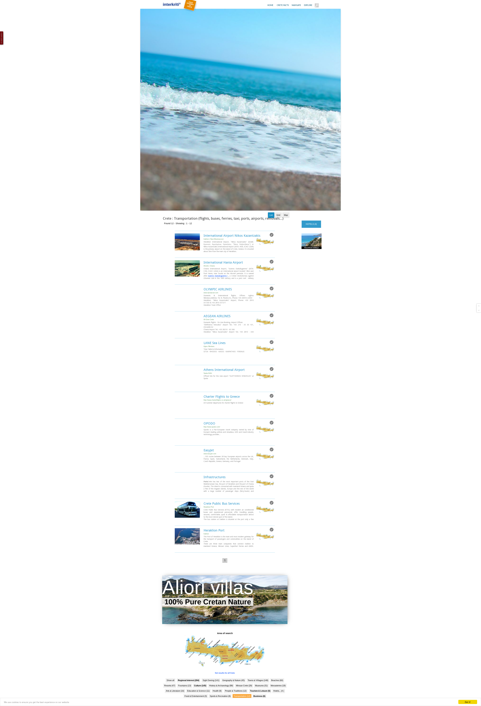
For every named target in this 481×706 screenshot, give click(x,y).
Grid (278, 225)
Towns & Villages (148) (258, 690)
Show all (170, 690)
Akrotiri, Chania (209, 276)
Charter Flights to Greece (222, 406)
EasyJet (209, 460)
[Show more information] (176, 264)
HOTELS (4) (311, 234)
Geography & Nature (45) (233, 690)
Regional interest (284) (188, 690)
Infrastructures (215, 487)
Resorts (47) (169, 696)
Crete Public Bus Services (222, 513)
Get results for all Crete (225, 683)
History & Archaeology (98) (221, 696)
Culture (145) (200, 696)
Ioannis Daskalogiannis (217, 286)
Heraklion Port (209, 517)
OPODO (209, 433)
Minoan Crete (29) (244, 696)
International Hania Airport (223, 272)
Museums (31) (261, 696)
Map (286, 225)
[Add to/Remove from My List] (271, 244)
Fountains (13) (184, 696)
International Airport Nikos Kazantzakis (232, 245)
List (271, 225)
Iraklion (206, 544)
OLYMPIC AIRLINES (218, 299)
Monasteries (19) (278, 696)
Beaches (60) (277, 690)
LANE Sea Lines (215, 353)
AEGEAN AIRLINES (217, 326)
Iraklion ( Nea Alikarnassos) (213, 249)
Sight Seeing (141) (211, 690)
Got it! (468, 701)
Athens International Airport (224, 380)
